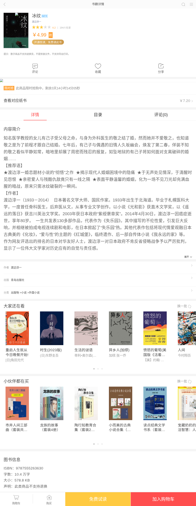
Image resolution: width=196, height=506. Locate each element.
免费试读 (98, 499)
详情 (35, 114)
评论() (161, 114)
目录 (98, 114)
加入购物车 (163, 499)
